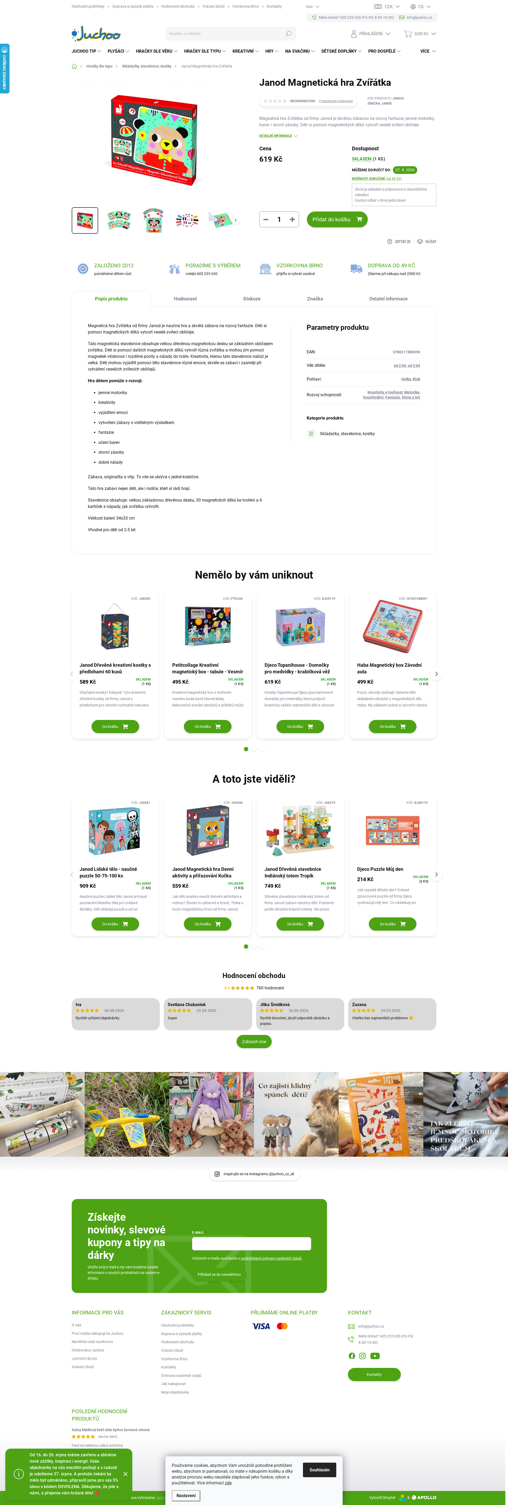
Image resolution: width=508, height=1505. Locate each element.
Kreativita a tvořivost (385, 392)
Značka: (380, 103)
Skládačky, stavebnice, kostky (347, 433)
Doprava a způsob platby (132, 6)
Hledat (288, 33)
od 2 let (400, 365)
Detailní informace (275, 136)
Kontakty (274, 6)
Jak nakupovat (173, 1384)
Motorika (411, 392)
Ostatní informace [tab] (388, 298)
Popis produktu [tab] (111, 298)
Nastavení (186, 1495)
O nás (76, 1325)
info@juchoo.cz (371, 1326)
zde (228, 1482)
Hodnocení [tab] (185, 298)
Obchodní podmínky (88, 6)
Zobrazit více (254, 1041)
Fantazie (392, 397)
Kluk (416, 379)
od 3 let (414, 365)
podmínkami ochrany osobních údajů (271, 1258)
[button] (246, 749)
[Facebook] (352, 1355)
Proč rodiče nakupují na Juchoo (97, 1333)
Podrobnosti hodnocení (336, 101)
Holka (406, 379)
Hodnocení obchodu (177, 6)
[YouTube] (375, 1355)
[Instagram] (362, 1355)
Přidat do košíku (331, 219)
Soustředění (373, 397)
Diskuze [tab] (252, 298)
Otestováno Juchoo (88, 1350)
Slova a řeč (411, 397)
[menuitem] (87, 51)
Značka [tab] (315, 298)
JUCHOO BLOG (84, 1359)
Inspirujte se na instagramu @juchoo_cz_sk (259, 1174)
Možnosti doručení (377, 179)
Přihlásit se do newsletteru (219, 1274)
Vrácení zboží (213, 6)
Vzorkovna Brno (245, 6)
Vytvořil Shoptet (382, 1497)
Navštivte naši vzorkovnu (92, 1342)
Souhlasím (320, 1469)
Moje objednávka (175, 1392)
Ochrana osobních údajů (181, 1375)
